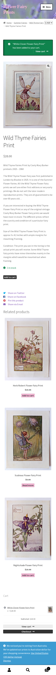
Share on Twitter (16, 293)
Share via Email (15, 304)
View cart (40, 51)
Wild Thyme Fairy (36, 22)
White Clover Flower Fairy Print (20, 607)
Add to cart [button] (28, 395)
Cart (43, 667)
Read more (28, 485)
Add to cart (10, 277)
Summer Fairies (20, 22)
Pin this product (16, 300)
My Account (9, 670)
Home (9, 22)
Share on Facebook (17, 296)
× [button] (5, 607)
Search (28, 670)
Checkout (26, 631)
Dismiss (7, 660)
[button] (48, 66)
